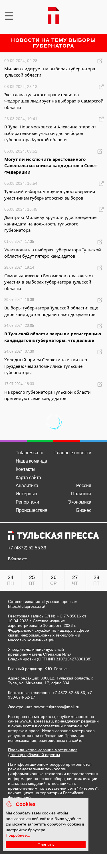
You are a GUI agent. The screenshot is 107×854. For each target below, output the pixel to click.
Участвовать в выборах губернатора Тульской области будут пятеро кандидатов (52, 253)
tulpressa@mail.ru (63, 707)
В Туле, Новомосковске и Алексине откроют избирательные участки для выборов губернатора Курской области (50, 133)
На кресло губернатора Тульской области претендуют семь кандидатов (47, 395)
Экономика (79, 502)
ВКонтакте (17, 559)
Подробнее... (18, 835)
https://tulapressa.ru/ (26, 606)
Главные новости (72, 452)
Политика (81, 493)
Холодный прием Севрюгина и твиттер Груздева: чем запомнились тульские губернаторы (45, 366)
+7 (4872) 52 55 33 (27, 548)
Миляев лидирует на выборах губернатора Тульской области (49, 72)
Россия (83, 485)
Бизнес (83, 510)
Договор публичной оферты (34, 754)
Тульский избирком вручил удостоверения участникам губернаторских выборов (49, 194)
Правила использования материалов (42, 750)
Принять (45, 844)
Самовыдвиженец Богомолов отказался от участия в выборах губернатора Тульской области (48, 282)
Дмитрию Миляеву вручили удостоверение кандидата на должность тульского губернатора (50, 223)
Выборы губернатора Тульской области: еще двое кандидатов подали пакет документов (51, 311)
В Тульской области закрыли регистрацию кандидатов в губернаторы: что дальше (52, 337)
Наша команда (31, 461)
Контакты (25, 469)
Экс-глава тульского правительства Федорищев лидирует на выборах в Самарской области (54, 101)
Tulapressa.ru (29, 452)
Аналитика (27, 485)
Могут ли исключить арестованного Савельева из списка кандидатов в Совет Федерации (50, 165)
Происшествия (31, 510)
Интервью (26, 493)
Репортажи (27, 502)
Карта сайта (28, 477)
